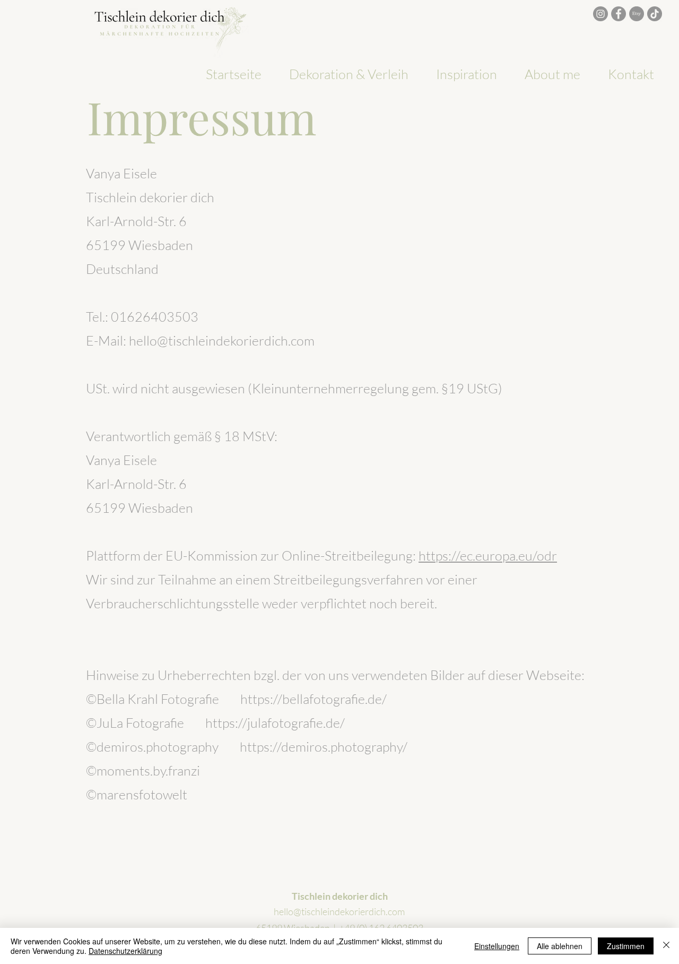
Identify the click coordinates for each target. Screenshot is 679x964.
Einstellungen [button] (496, 946)
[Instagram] (600, 13)
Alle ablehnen (559, 946)
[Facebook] (618, 13)
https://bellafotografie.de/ (313, 699)
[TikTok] (654, 13)
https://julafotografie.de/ (275, 723)
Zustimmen (626, 946)
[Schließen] (666, 946)
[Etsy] (636, 13)
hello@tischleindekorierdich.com (339, 911)
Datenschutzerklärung (125, 950)
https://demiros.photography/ (323, 746)
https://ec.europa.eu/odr (488, 555)
